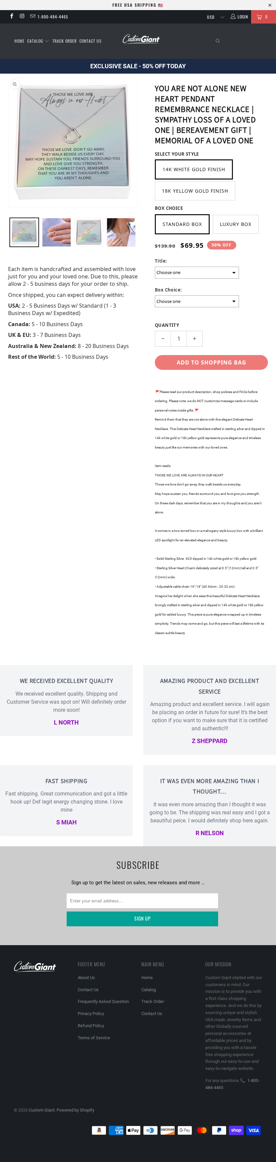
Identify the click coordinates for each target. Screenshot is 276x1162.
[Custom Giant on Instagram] (22, 16)
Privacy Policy (91, 1013)
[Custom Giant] (141, 39)
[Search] (218, 41)
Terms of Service (94, 1037)
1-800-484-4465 (53, 17)
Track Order (65, 41)
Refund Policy (91, 1025)
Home (19, 41)
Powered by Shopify (75, 1110)
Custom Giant (42, 1110)
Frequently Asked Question (103, 1001)
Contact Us (90, 41)
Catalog (35, 41)
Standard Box (182, 224)
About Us (86, 977)
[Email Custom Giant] (32, 16)
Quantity (167, 325)
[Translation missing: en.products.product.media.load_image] (24, 232)
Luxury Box (235, 224)
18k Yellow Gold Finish (195, 191)
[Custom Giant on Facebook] (11, 16)
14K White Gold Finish (194, 169)
